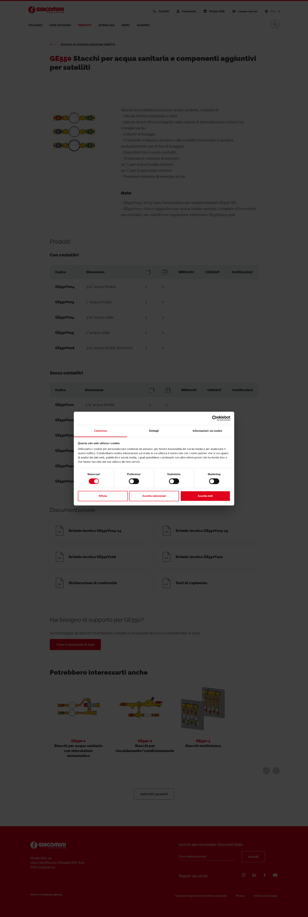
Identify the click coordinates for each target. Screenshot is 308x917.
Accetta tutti (205, 496)
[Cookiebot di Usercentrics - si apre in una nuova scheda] (214, 418)
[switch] (134, 481)
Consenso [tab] (100, 430)
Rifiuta (103, 496)
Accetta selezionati (154, 496)
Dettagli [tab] (154, 430)
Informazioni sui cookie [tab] (207, 430)
